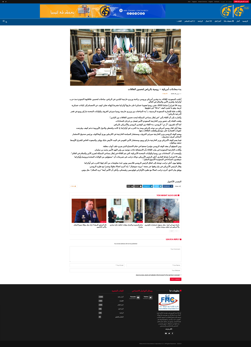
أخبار (238, 21)
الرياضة (200, 21)
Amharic (216, 1)
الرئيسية (245, 21)
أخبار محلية (121, 297)
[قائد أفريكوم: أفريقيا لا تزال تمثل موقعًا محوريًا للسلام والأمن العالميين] (89, 211)
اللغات (179, 21)
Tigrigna (194, 1)
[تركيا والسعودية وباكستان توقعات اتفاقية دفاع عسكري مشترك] (125, 211)
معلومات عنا (229, 1)
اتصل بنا (223, 1)
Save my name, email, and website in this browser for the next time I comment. (158, 275)
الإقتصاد (121, 301)
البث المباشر (188, 21)
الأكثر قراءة (169, 329)
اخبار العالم (176, 222)
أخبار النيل (218, 21)
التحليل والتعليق (119, 317)
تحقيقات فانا (228, 21)
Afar (189, 1)
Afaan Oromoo (202, 1)
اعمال (207, 21)
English (211, 1)
